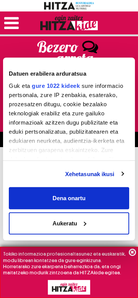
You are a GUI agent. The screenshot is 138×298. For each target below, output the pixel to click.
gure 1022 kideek (56, 85)
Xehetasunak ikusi (90, 173)
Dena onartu (69, 198)
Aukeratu (65, 223)
